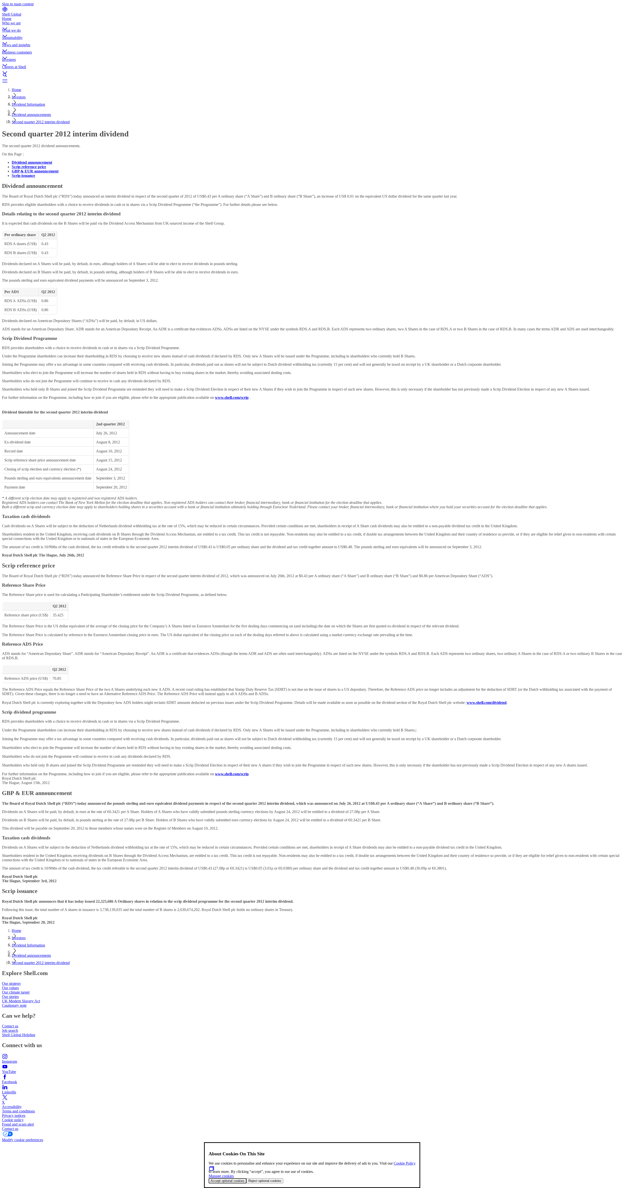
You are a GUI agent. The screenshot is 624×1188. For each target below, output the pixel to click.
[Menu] (312, 81)
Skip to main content (18, 4)
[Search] (312, 75)
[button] (312, 24)
